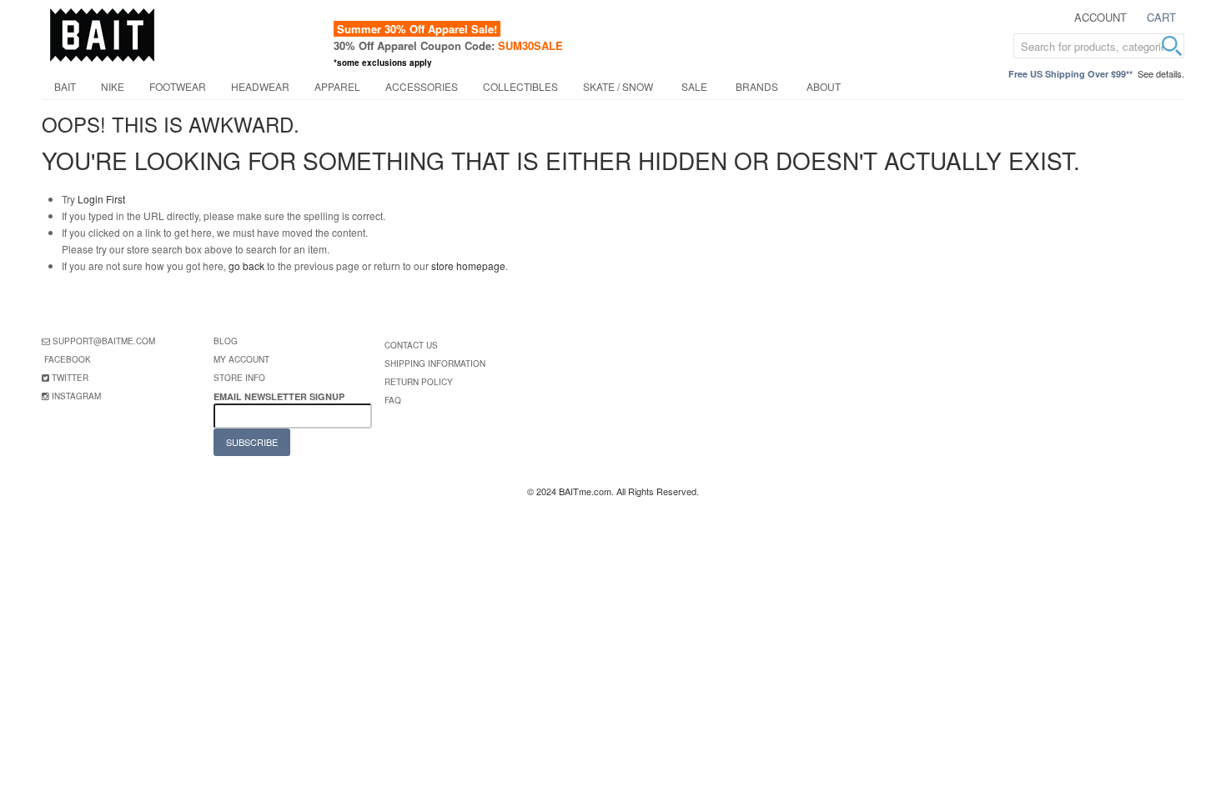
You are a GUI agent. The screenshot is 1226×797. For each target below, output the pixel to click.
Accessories (421, 86)
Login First (101, 199)
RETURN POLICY (418, 382)
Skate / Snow (618, 86)
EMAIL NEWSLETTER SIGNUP (280, 396)
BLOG (226, 341)
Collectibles (520, 86)
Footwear (177, 86)
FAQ (392, 400)
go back (246, 265)
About (823, 86)
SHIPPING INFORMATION (434, 363)
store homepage (468, 265)
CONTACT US (411, 345)
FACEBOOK (67, 359)
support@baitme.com (104, 341)
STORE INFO (239, 377)
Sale (694, 86)
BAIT (65, 86)
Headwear (260, 86)
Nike (112, 86)
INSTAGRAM (76, 396)
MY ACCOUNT (241, 359)
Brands (757, 86)
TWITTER (70, 377)
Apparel (337, 86)
